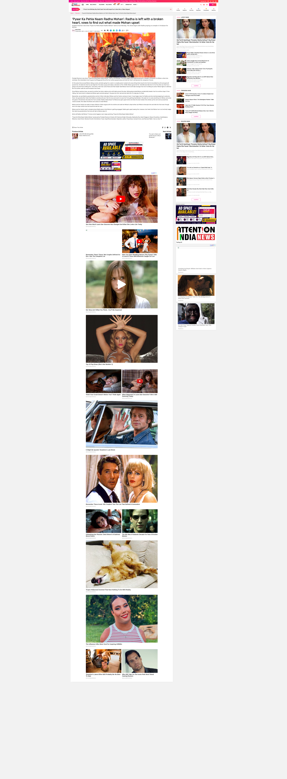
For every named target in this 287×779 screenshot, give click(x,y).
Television (101, 4)
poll (114, 4)
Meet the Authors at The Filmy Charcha (146, 1)
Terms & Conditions (109, 1)
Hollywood (109, 4)
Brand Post (129, 4)
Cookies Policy (132, 1)
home (87, 4)
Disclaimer (117, 1)
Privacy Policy (124, 1)
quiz (118, 4)
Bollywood (93, 4)
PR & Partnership (94, 1)
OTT (122, 4)
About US (101, 1)
